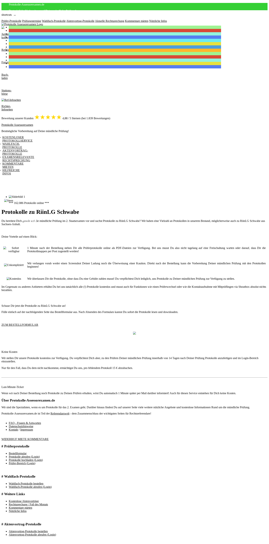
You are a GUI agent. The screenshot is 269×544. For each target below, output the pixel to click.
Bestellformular (18, 453)
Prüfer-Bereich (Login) (22, 463)
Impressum (26, 429)
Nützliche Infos (18, 511)
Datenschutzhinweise (21, 426)
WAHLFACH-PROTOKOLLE (12, 145)
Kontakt (13, 429)
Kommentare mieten (20, 507)
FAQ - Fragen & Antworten (25, 423)
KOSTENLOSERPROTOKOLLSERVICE (17, 139)
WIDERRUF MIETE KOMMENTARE (25, 439)
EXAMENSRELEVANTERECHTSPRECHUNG (18, 158)
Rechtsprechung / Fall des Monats (28, 504)
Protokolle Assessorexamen (17, 124)
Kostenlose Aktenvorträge (24, 501)
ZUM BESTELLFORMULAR (19, 324)
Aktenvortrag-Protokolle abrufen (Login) (32, 534)
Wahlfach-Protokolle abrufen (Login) (30, 486)
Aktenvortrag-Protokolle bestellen (28, 531)
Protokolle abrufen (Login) (24, 456)
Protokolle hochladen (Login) (26, 460)
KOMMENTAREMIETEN (13, 165)
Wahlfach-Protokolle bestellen (26, 483)
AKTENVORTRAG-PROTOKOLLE (15, 152)
